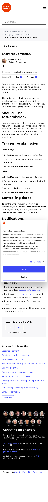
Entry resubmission (11, 392)
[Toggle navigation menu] (44, 8)
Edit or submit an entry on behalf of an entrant (24, 364)
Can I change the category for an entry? (20, 388)
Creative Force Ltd (22, 472)
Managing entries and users (17, 34)
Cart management (10, 351)
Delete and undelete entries (15, 355)
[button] (24, 46)
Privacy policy (39, 472)
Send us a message (11, 443)
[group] (24, 46)
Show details (35, 262)
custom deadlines (24, 294)
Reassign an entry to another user (18, 372)
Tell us (38, 456)
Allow (24, 269)
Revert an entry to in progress (16, 376)
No (19, 327)
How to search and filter (13, 359)
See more (8, 398)
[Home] (6, 7)
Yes (10, 327)
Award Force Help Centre (14, 32)
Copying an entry (10, 368)
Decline (24, 277)
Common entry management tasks (20, 37)
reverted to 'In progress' (29, 290)
